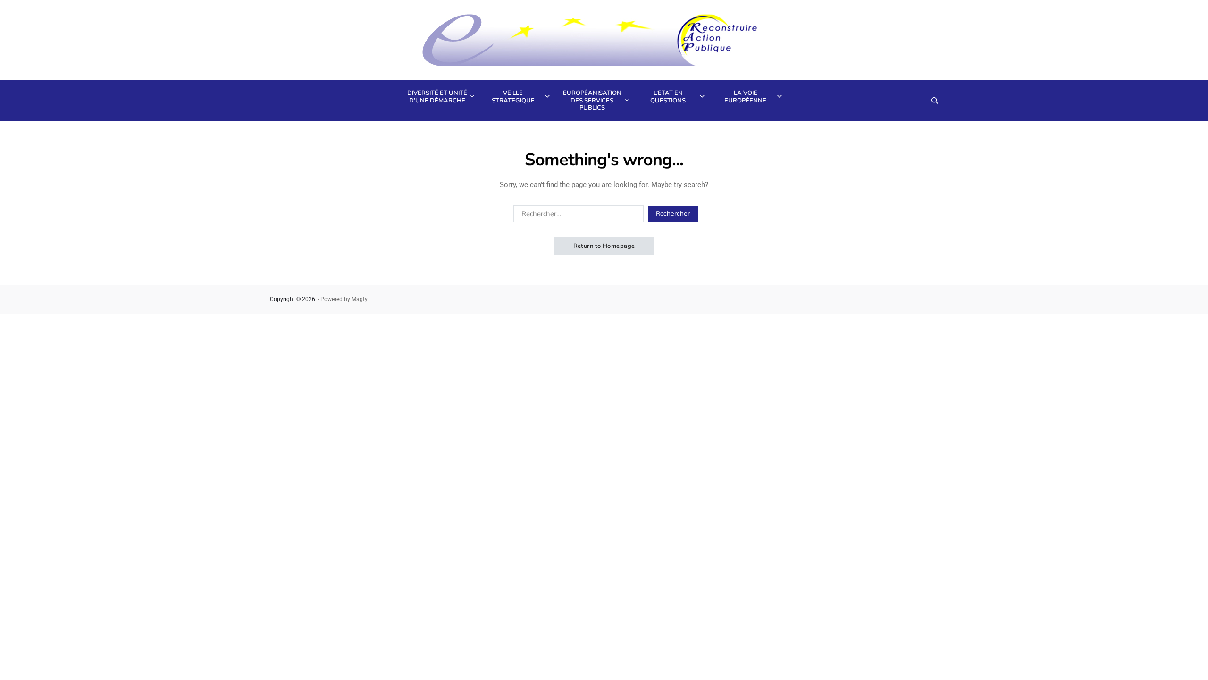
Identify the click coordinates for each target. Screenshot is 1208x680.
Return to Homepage (604, 246)
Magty (359, 299)
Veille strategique (513, 97)
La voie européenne (745, 97)
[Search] (934, 100)
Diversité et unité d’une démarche (437, 97)
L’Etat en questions (668, 97)
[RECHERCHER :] (577, 215)
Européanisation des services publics (592, 100)
